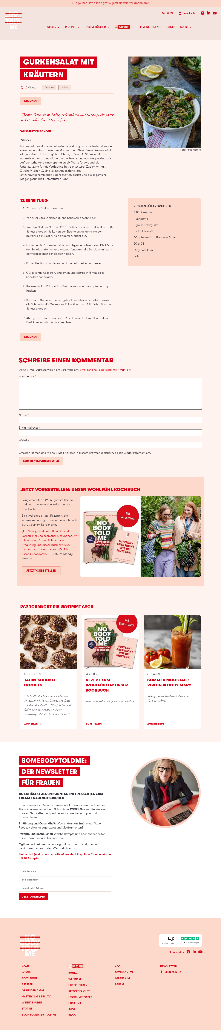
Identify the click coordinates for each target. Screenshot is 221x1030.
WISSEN (51, 26)
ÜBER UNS (74, 1003)
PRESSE (119, 984)
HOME (25, 966)
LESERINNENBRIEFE (80, 997)
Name (24, 415)
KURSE (184, 26)
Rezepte (27, 984)
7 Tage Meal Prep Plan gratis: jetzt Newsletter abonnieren (110, 3)
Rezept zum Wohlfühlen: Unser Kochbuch (107, 685)
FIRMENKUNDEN (149, 26)
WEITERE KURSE (32, 1002)
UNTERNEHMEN (77, 985)
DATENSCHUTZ (124, 972)
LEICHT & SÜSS (33, 674)
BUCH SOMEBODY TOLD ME (39, 1014)
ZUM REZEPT (32, 723)
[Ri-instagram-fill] (202, 13)
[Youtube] (214, 13)
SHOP (171, 26)
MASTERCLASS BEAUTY (36, 996)
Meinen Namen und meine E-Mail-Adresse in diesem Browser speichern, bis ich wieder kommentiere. (86, 452)
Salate (64, 87)
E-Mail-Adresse (30, 427)
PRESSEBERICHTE (79, 991)
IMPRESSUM (122, 978)
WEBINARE (75, 979)
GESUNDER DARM (33, 990)
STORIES (27, 1008)
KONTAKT (74, 973)
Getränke (154, 674)
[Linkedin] (208, 13)
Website (24, 440)
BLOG (72, 1015)
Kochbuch (93, 674)
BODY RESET (29, 978)
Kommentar (27, 376)
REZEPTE (70, 26)
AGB (117, 966)
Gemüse (49, 87)
